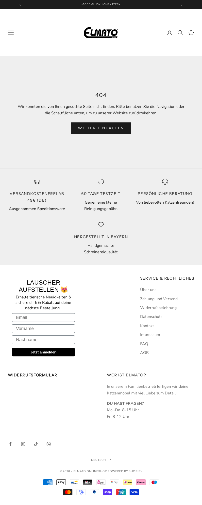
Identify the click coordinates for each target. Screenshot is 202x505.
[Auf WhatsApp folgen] (48, 444)
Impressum (150, 334)
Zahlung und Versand (159, 299)
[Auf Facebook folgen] (10, 444)
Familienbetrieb (142, 386)
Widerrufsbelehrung (158, 308)
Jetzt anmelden (43, 352)
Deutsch (98, 460)
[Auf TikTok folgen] (36, 444)
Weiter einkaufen (101, 128)
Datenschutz (151, 316)
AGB (144, 352)
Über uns (148, 289)
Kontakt (147, 326)
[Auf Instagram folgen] (23, 444)
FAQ (144, 344)
